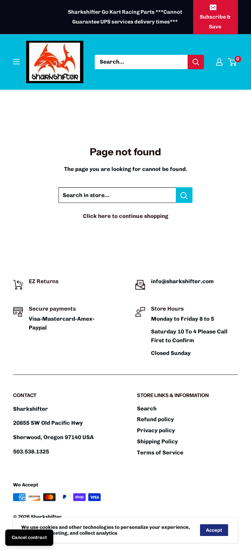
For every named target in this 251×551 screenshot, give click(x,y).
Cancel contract (29, 537)
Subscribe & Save (215, 22)
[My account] (219, 62)
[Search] (196, 62)
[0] (232, 62)
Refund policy (155, 419)
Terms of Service (160, 452)
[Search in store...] (184, 195)
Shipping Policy (157, 441)
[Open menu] (16, 61)
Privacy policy (156, 430)
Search (147, 408)
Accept (214, 530)
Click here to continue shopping (125, 216)
